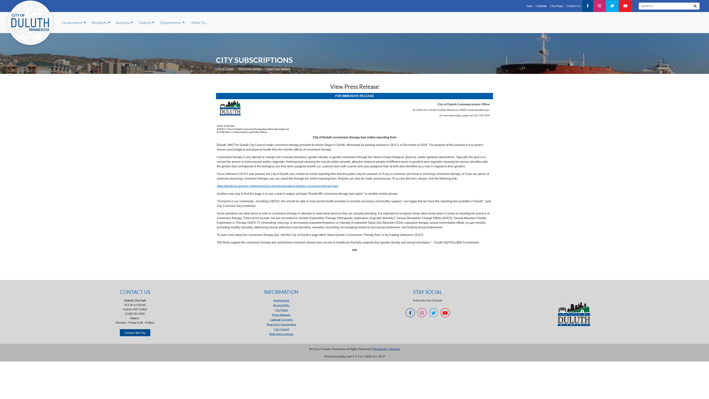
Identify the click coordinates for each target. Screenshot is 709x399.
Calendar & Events (281, 319)
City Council (281, 329)
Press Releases (281, 314)
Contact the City (135, 332)
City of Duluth (225, 68)
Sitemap (395, 349)
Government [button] (72, 22)
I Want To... (199, 22)
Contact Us (573, 6)
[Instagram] (599, 6)
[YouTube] (625, 6)
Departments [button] (171, 22)
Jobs (530, 6)
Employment (281, 300)
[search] (695, 6)
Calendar (541, 6)
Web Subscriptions (250, 68)
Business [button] (123, 22)
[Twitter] (612, 6)
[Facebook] (587, 6)
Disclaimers (380, 349)
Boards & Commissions (281, 324)
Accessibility (281, 305)
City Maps (556, 6)
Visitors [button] (145, 22)
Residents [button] (99, 22)
